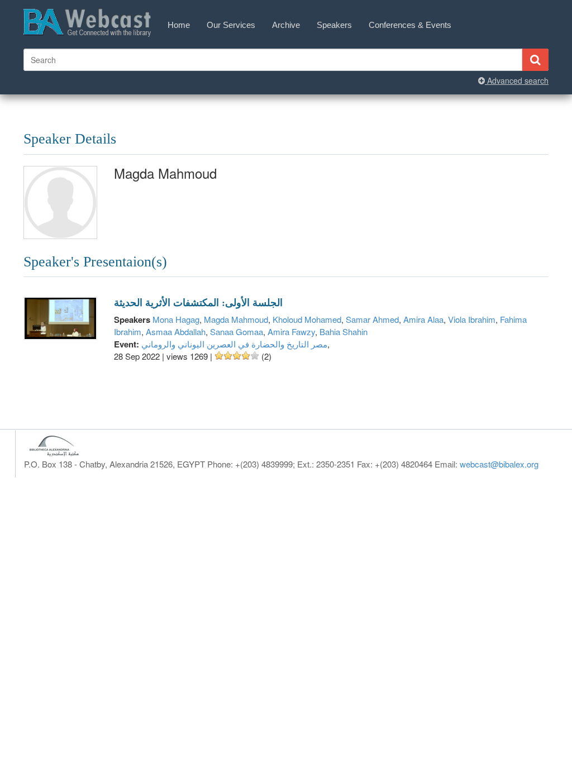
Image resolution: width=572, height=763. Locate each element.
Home (179, 25)
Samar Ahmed (372, 319)
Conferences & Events (410, 25)
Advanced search (517, 80)
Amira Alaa (423, 319)
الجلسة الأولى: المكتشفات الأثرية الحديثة (198, 302)
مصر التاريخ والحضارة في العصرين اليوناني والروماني (234, 344)
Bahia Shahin (344, 331)
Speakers (334, 25)
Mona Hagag (175, 319)
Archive (286, 25)
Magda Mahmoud (236, 319)
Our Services (231, 25)
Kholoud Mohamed (307, 319)
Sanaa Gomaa (236, 331)
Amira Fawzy (291, 331)
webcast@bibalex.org (499, 464)
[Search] (535, 60)
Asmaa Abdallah (176, 331)
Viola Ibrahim (471, 319)
